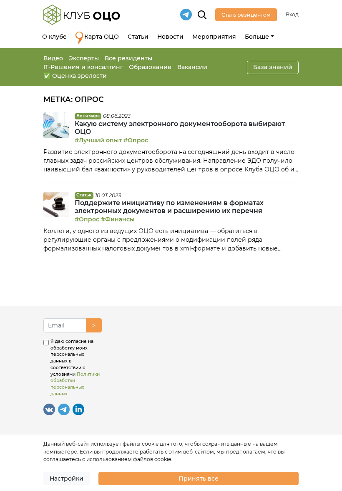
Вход (292, 14)
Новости (170, 36)
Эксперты (84, 58)
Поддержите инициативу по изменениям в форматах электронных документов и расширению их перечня (169, 207)
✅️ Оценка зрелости (75, 75)
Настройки (66, 478)
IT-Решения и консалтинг (83, 67)
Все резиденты (128, 58)
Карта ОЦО (101, 36)
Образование (150, 67)
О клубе (54, 36)
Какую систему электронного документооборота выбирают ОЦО (180, 128)
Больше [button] (257, 36)
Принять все (199, 478)
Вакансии (192, 67)
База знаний (272, 67)
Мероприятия (214, 36)
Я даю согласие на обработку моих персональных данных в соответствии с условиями (75, 368)
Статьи (138, 36)
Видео (53, 58)
